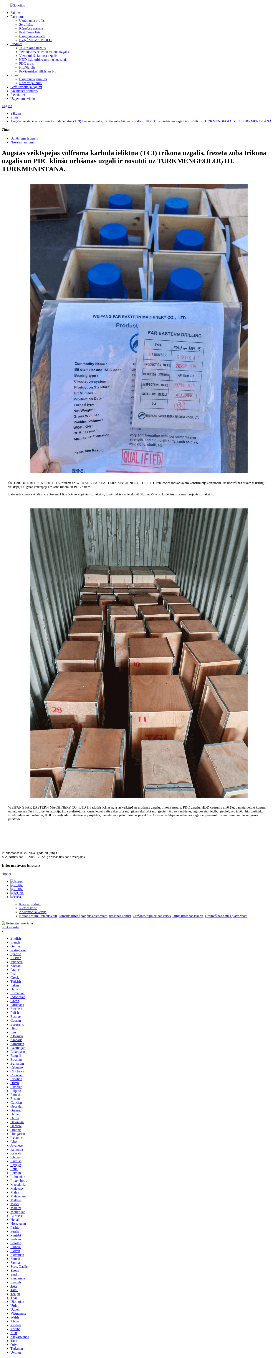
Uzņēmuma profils (32, 20)
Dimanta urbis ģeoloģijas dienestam (83, 916)
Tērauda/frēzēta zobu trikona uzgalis (44, 52)
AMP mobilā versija (32, 912)
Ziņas (14, 75)
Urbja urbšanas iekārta (187, 916)
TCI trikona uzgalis (32, 48)
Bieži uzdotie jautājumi (26, 87)
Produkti (16, 44)
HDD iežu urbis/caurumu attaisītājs (43, 59)
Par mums (17, 16)
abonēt (6, 874)
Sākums (15, 13)
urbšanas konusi (120, 916)
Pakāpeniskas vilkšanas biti (37, 71)
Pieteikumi (17, 95)
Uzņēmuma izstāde (32, 36)
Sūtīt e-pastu (10, 927)
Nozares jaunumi (30, 83)
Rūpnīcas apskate (31, 28)
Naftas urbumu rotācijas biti (38, 916)
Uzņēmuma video (22, 98)
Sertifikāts (26, 24)
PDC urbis (26, 63)
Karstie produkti (30, 904)
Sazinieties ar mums (24, 91)
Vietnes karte (28, 908)
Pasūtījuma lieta (30, 32)
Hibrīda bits (27, 67)
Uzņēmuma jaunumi (33, 79)
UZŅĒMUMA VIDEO (35, 40)
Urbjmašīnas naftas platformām (226, 916)
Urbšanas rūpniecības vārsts (152, 916)
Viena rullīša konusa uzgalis (38, 56)
